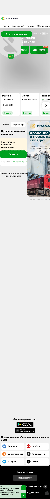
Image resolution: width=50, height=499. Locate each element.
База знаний (18, 26)
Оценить (13, 154)
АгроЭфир (18, 124)
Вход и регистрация (16, 34)
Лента (6, 26)
